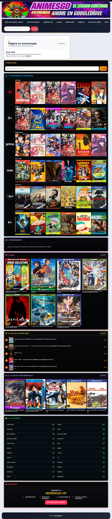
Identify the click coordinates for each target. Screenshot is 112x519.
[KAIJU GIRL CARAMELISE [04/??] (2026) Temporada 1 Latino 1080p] (68, 93)
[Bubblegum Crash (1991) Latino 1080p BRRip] (83, 93)
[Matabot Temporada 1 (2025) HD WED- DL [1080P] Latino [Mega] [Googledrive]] (53, 197)
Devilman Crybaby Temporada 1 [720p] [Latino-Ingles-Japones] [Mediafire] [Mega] (16, 327)
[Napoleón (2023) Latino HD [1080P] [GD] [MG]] (98, 197)
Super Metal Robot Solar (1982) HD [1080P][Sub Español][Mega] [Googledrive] (14, 411)
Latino (59, 22)
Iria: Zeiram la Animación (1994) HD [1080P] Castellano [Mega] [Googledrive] (34, 411)
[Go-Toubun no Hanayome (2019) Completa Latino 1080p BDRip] (37, 93)
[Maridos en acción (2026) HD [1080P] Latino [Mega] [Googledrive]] (37, 171)
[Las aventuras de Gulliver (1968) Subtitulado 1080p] (98, 93)
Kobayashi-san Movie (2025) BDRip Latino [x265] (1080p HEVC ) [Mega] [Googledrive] (35, 339)
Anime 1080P (69, 22)
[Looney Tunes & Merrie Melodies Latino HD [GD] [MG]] (83, 171)
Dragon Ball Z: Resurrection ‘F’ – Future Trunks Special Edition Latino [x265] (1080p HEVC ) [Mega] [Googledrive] (42, 346)
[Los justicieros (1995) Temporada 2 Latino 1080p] (53, 145)
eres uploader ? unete (14, 22)
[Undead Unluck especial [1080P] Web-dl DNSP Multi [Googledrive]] (53, 119)
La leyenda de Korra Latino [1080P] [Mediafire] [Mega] (42, 326)
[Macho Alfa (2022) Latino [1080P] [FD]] (98, 223)
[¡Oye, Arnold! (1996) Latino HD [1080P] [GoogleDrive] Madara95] (37, 223)
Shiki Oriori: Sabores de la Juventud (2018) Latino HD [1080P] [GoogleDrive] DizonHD (35, 366)
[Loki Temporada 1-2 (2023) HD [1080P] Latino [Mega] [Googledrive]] (98, 119)
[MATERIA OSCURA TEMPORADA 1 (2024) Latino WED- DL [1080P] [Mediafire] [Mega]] (22, 197)
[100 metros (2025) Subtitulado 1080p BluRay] (22, 93)
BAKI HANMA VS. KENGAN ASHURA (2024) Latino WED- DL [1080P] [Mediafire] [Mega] (68, 327)
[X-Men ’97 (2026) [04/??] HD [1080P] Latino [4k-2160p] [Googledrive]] (37, 119)
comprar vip (48, 22)
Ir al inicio (61, 43)
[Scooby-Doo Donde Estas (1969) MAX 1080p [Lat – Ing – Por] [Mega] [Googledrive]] (98, 171)
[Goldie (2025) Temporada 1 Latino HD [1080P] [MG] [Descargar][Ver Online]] (83, 197)
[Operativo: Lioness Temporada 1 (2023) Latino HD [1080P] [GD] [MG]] (68, 223)
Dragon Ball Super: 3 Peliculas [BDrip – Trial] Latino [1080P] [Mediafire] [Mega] (16, 292)
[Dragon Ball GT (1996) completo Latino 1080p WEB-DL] (22, 145)
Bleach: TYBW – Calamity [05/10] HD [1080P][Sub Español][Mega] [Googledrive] (33, 359)
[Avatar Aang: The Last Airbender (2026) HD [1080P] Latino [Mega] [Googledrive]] (22, 223)
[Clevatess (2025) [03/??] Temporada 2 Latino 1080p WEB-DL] (53, 93)
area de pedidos (33, 22)
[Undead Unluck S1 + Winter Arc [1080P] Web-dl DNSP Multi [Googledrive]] (68, 119)
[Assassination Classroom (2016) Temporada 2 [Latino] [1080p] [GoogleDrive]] (22, 171)
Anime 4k (81, 22)
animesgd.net (56, 10)
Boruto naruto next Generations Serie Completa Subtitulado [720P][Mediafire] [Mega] (92, 292)
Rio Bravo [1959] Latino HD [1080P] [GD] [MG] (75, 410)
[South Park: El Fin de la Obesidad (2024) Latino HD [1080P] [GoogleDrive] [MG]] (83, 223)
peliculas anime (94, 22)
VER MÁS (103, 255)
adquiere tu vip (18, 352)
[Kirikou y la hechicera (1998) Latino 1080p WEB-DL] (83, 145)
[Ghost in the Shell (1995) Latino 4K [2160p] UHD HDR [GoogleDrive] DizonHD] (68, 171)
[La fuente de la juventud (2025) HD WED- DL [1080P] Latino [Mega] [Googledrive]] (37, 197)
